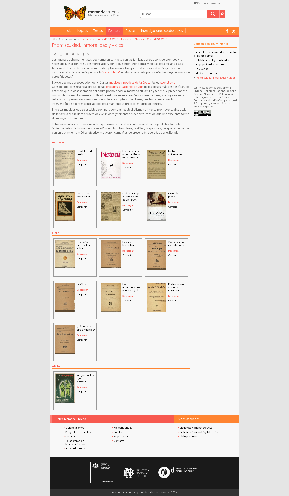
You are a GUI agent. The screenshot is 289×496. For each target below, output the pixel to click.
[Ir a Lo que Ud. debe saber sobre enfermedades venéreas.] (65, 267)
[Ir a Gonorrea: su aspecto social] (156, 269)
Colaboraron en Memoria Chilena (75, 442)
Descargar (82, 159)
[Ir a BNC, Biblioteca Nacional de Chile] (136, 473)
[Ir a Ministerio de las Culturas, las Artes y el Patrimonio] (102, 473)
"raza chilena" (111, 72)
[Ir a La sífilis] (65, 311)
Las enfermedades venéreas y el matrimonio (131, 287)
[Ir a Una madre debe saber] (65, 220)
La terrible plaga (174, 195)
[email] (79, 54)
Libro (55, 233)
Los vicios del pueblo (84, 153)
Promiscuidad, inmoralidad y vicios (215, 77)
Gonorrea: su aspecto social (176, 243)
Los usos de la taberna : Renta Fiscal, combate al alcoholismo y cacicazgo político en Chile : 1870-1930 (131, 154)
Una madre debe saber (83, 195)
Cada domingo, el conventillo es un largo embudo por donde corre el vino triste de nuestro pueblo (131, 196)
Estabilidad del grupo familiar (213, 60)
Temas (98, 31)
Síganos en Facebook (227, 31)
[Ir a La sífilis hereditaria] (111, 267)
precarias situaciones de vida (124, 86)
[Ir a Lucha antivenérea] (156, 179)
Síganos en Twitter (234, 31)
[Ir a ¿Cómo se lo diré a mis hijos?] (65, 354)
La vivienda (202, 68)
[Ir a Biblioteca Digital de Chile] (178, 473)
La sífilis (81, 284)
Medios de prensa (206, 73)
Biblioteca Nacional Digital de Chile (200, 432)
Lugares (82, 31)
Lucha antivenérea (175, 153)
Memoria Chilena (91, 13)
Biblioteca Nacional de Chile (196, 427)
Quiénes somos (74, 427)
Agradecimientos (75, 448)
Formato (114, 31)
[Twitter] (88, 54)
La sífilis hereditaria (128, 243)
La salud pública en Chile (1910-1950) (144, 39)
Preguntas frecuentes (78, 432)
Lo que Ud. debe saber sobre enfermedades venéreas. (85, 245)
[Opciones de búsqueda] (222, 14)
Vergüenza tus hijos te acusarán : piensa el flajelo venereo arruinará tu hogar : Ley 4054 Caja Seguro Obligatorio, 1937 (86, 378)
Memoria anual (123, 427)
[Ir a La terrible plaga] (156, 219)
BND (208, 3)
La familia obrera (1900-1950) (100, 39)
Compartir (82, 164)
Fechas (131, 31)
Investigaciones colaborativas (162, 31)
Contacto (119, 440)
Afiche (56, 366)
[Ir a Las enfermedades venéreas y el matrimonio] (111, 311)
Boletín (118, 432)
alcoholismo (167, 82)
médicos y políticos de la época (130, 82)
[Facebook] (84, 54)
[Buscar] (213, 14)
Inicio (68, 31)
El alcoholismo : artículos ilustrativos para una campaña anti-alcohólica (177, 287)
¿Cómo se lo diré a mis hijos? (86, 328)
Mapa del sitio (122, 436)
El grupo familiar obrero (210, 64)
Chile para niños (189, 436)
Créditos (70, 436)
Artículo (58, 142)
